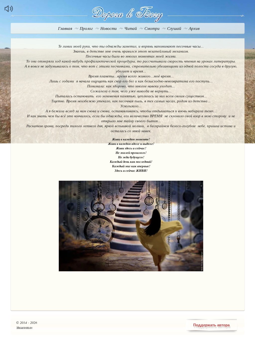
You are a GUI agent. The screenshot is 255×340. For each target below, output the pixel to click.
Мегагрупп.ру (24, 327)
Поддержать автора (211, 325)
